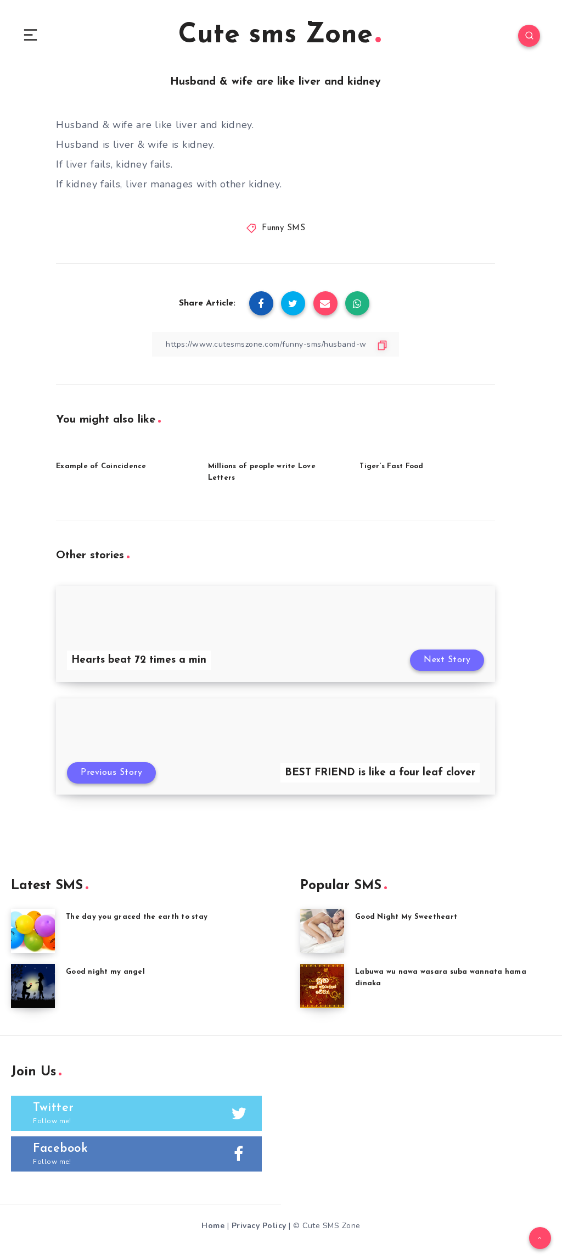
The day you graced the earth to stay (136, 916)
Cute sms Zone (275, 35)
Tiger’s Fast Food (391, 466)
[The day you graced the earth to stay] (33, 931)
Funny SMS (284, 228)
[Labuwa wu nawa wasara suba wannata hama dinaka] (322, 986)
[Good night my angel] (33, 986)
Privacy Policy (259, 1225)
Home (212, 1225)
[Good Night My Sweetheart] (322, 931)
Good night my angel (105, 971)
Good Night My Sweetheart (406, 916)
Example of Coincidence (101, 466)
